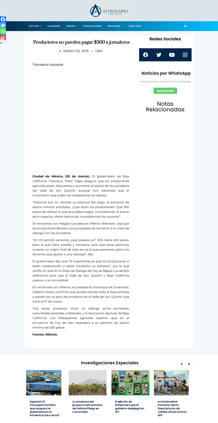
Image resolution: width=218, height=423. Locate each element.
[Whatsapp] (3, 31)
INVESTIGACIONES (92, 26)
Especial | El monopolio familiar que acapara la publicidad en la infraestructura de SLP (44, 408)
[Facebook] (3, 19)
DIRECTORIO (135, 26)
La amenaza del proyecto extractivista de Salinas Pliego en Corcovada (87, 407)
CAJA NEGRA (53, 26)
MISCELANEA (114, 26)
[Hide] (1, 43)
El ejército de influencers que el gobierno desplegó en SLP (129, 407)
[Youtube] (171, 54)
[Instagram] (3, 37)
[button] (185, 26)
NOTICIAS (34, 26)
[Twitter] (3, 25)
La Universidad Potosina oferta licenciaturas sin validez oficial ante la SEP (172, 408)
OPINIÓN (70, 26)
